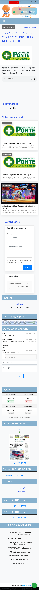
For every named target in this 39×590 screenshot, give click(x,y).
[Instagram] (32, 2)
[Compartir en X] (10, 108)
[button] (7, 2)
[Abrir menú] (4, 21)
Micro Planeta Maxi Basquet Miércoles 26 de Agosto (18, 207)
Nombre (9, 234)
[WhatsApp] (21, 2)
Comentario (10, 243)
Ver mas (19, 475)
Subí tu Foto (8, 475)
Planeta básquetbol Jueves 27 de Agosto (17, 175)
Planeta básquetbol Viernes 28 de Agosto (17, 143)
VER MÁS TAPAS (19, 463)
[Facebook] (29, 2)
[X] (25, 2)
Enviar (27, 267)
